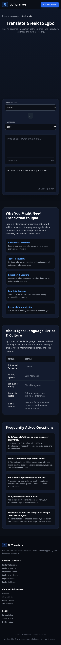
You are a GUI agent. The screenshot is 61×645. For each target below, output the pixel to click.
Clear (52, 160)
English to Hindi (8, 578)
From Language (11, 103)
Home (4, 16)
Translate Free (49, 4)
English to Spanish (9, 565)
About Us (6, 593)
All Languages (7, 597)
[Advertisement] (30, 64)
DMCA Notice (7, 622)
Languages (14, 16)
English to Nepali (8, 582)
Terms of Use (7, 618)
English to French (9, 568)
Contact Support (8, 600)
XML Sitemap (7, 603)
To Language (10, 122)
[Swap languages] (30, 116)
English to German (9, 572)
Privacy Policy (7, 615)
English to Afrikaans (10, 575)
